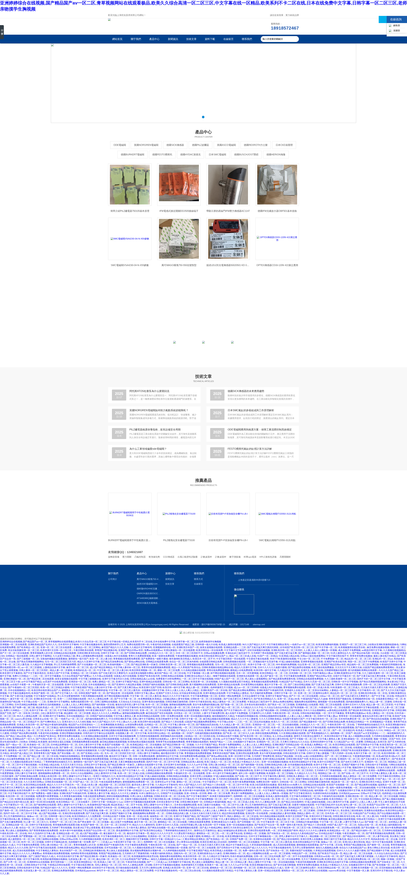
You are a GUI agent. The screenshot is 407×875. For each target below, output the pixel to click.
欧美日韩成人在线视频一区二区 (225, 850)
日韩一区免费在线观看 (172, 716)
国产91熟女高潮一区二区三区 (50, 739)
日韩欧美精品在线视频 (172, 676)
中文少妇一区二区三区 (308, 658)
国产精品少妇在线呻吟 (366, 727)
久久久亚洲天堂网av (34, 782)
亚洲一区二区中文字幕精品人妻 (165, 790)
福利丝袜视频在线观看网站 (72, 727)
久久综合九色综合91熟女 (276, 707)
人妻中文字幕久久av (353, 822)
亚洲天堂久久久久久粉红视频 (76, 721)
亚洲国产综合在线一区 (263, 799)
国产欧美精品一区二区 (28, 647)
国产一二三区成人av (102, 842)
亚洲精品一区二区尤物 (32, 819)
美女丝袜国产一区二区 (70, 850)
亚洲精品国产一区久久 (23, 739)
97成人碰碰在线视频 (289, 661)
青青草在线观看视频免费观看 (155, 667)
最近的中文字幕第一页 (120, 756)
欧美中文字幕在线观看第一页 (59, 770)
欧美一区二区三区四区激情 (39, 759)
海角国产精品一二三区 (221, 741)
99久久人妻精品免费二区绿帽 (137, 865)
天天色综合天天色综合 (129, 701)
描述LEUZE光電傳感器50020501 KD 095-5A (228, 265)
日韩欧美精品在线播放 (177, 776)
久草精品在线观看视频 (324, 850)
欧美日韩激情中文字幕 (167, 719)
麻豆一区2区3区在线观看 (42, 802)
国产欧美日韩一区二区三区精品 (255, 736)
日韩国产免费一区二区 (241, 839)
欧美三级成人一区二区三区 (217, 762)
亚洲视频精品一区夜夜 (381, 721)
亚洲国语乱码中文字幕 (383, 710)
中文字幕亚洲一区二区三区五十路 (278, 822)
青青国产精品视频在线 (106, 650)
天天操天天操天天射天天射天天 (205, 813)
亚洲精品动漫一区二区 (17, 824)
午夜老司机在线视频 (160, 644)
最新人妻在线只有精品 (384, 656)
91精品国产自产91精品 (290, 681)
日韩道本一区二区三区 (240, 747)
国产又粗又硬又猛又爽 (286, 653)
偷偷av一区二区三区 (37, 816)
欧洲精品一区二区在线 (341, 747)
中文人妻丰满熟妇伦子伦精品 (233, 819)
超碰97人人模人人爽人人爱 (363, 802)
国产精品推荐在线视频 (299, 667)
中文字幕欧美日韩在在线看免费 (54, 767)
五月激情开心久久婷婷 (260, 713)
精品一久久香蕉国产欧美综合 (186, 667)
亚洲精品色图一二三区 (235, 647)
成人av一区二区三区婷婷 (246, 687)
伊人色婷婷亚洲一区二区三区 (137, 767)
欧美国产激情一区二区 (42, 693)
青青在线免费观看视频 (218, 670)
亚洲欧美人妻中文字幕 (98, 793)
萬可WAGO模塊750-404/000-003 (149, 579)
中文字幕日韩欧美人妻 (159, 799)
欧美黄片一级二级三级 (140, 730)
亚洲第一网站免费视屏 (229, 696)
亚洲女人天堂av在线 (76, 779)
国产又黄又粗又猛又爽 (322, 684)
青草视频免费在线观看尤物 (94, 756)
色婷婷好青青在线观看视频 (340, 727)
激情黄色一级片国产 (78, 658)
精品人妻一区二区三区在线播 (383, 796)
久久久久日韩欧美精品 (270, 719)
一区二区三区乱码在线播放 (256, 721)
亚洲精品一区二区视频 (255, 833)
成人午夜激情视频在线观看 (332, 779)
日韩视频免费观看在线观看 (85, 741)
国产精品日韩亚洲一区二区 (110, 799)
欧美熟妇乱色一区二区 (84, 670)
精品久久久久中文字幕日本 (175, 696)
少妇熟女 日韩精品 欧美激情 (33, 741)
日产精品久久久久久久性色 (189, 730)
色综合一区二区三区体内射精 (183, 661)
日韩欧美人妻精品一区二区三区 (302, 776)
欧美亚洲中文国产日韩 (150, 687)
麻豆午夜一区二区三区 (77, 667)
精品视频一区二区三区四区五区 (114, 784)
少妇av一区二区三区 (329, 696)
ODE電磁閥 (120, 145)
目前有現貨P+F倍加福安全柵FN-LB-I (178, 540)
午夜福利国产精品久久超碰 (314, 699)
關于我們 (136, 39)
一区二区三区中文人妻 (232, 804)
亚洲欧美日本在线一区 (45, 699)
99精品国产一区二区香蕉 (304, 853)
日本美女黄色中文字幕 (168, 802)
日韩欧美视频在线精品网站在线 (217, 667)
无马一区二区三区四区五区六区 (60, 661)
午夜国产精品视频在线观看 (237, 750)
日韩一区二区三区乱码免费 (376, 684)
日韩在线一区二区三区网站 (176, 681)
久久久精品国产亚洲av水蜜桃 (313, 799)
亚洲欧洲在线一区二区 (356, 796)
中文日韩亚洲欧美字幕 (120, 719)
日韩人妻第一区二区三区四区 (34, 670)
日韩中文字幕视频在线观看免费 (139, 802)
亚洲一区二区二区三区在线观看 (56, 647)
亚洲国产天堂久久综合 (167, 693)
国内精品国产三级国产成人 (301, 807)
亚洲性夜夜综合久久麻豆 (223, 822)
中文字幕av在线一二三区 (33, 701)
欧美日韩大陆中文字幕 (296, 730)
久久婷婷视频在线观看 (90, 839)
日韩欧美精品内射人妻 (275, 764)
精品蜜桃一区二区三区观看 (77, 713)
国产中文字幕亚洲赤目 (35, 673)
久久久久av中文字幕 (197, 764)
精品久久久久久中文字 (161, 833)
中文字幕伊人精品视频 (161, 819)
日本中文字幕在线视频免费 (122, 736)
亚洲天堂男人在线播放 (201, 776)
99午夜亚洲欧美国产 (96, 710)
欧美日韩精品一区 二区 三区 (274, 673)
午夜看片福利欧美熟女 (391, 816)
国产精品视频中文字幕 (378, 850)
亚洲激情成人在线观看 (307, 704)
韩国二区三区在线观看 (330, 704)
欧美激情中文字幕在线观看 (365, 707)
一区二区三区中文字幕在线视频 (197, 679)
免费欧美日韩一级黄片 (267, 782)
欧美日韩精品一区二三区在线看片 (73, 802)
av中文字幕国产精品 (31, 681)
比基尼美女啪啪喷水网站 (141, 673)
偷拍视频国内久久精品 (223, 716)
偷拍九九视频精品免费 (327, 847)
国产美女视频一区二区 (68, 753)
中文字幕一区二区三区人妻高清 (125, 690)
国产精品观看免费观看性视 (282, 679)
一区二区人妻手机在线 (231, 833)
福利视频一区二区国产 (182, 733)
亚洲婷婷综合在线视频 (38, 862)
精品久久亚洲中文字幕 (88, 661)
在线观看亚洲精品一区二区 (389, 699)
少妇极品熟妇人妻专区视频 (175, 699)
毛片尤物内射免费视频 (261, 693)
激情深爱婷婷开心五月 (114, 644)
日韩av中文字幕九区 (371, 793)
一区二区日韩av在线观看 (354, 770)
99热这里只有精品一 (366, 819)
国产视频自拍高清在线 (207, 724)
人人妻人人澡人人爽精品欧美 (80, 739)
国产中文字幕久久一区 (66, 693)
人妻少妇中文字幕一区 (105, 687)
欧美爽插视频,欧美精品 (149, 699)
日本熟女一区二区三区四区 (187, 713)
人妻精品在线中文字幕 (54, 667)
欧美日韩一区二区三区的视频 (20, 796)
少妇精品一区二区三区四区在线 (199, 736)
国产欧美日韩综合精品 (151, 830)
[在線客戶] (383, 19)
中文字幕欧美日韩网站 (389, 776)
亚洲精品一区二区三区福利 (84, 673)
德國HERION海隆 (275, 154)
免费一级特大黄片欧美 (291, 824)
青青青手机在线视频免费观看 (170, 741)
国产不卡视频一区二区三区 (303, 739)
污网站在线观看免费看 (199, 822)
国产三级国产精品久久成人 (42, 856)
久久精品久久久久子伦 (252, 707)
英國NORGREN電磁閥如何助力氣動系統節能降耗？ (158, 410)
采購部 (395, 30)
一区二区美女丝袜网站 (317, 690)
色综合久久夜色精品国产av (304, 833)
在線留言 (228, 39)
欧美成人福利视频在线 (390, 824)
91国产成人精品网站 (212, 770)
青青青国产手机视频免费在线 (238, 770)
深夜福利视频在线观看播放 (53, 658)
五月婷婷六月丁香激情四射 (135, 853)
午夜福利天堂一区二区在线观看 (47, 684)
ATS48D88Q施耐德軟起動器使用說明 (149, 598)
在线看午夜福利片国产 (294, 719)
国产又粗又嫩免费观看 (11, 822)
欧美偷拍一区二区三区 (38, 744)
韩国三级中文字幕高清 (335, 839)
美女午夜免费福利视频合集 (206, 704)
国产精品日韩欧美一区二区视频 (178, 744)
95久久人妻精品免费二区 (100, 699)
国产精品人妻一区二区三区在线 (42, 756)
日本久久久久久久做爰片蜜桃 (272, 667)
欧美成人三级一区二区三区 (30, 730)
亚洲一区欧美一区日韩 (195, 793)
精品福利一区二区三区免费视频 (362, 664)
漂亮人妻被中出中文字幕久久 (77, 776)
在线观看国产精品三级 (183, 644)
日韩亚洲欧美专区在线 (88, 653)
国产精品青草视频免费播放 (273, 807)
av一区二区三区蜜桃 (31, 667)
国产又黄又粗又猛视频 (21, 696)
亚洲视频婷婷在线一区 (164, 647)
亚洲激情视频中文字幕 (216, 747)
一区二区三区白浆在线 (189, 870)
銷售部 (395, 25)
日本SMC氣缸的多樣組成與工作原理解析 (251, 410)
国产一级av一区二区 (16, 744)
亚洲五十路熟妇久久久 (104, 776)
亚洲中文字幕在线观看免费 (267, 770)
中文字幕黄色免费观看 (295, 676)
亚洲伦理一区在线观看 (256, 813)
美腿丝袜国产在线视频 (301, 850)
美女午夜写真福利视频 (270, 753)
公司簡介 (112, 579)
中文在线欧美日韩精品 (370, 799)
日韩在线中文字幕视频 (376, 764)
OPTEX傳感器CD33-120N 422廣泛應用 (277, 265)
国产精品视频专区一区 (310, 721)
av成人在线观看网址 (313, 756)
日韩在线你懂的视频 (310, 713)
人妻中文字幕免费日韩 (213, 713)
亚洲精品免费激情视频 (63, 870)
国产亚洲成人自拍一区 (92, 753)
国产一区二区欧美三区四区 (25, 713)
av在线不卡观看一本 (20, 684)
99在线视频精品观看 (329, 750)
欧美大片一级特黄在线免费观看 (61, 730)
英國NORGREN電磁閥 (146, 145)
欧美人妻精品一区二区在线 (380, 713)
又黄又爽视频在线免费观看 (131, 762)
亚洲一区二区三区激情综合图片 (313, 693)
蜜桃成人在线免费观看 (241, 670)
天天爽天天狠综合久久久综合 (294, 741)
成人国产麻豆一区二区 (271, 676)
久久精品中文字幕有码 (140, 647)
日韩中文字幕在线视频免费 (348, 684)
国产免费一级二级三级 (23, 707)
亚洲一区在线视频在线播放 (197, 716)
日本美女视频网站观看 (185, 804)
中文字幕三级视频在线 (90, 679)
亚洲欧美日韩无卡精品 (215, 730)
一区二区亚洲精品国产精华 (284, 830)
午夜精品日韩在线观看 (193, 747)
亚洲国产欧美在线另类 (335, 661)
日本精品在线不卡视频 (80, 707)
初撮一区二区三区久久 (110, 810)
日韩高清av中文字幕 (29, 810)
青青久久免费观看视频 (139, 656)
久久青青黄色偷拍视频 (70, 796)
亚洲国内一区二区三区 (268, 741)
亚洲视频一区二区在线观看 (13, 644)
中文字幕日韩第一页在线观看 (230, 658)
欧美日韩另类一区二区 (194, 856)
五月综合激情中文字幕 (253, 696)
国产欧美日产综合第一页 (316, 787)
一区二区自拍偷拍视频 (287, 724)
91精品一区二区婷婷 (148, 727)
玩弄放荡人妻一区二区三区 (176, 707)
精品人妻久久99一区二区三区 (285, 767)
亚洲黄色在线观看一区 (248, 676)
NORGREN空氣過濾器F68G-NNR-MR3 (277, 540)
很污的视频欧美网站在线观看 (362, 670)
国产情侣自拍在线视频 (377, 719)
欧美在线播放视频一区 (224, 759)
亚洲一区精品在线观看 (269, 870)
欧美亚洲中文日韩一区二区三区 (56, 650)
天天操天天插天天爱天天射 (374, 687)
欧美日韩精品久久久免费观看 (87, 816)
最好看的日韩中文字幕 (172, 753)
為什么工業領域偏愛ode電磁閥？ (148, 448)
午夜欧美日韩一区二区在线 (285, 713)
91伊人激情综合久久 (341, 653)
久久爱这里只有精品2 (193, 787)
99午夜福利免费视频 (286, 664)
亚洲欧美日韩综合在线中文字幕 (332, 862)
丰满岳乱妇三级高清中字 (237, 653)
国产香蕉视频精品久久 (318, 733)
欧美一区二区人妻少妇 (101, 658)
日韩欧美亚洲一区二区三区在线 (169, 796)
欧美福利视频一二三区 (118, 664)
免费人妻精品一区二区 (103, 681)
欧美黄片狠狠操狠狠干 (221, 796)
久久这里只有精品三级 (64, 656)
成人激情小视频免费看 (37, 787)
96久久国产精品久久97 (253, 644)
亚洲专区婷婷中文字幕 (321, 741)
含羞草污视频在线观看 (136, 799)
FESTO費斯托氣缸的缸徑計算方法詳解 (250, 448)
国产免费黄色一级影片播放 (154, 658)
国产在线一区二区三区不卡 (354, 773)
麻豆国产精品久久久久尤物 (114, 647)
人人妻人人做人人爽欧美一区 (301, 716)
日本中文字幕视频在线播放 (166, 865)
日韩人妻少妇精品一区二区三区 (224, 764)
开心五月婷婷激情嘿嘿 (65, 664)
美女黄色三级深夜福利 (54, 779)
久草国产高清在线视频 (211, 710)
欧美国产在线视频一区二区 (115, 744)
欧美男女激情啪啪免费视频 (16, 727)
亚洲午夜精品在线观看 (150, 681)
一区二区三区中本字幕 (237, 784)
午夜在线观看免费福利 (110, 782)
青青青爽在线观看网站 (190, 810)
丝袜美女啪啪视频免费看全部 (147, 759)
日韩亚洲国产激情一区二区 (92, 693)
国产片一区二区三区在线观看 (14, 653)
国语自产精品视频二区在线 (206, 739)
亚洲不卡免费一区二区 (394, 782)
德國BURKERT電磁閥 (132, 154)
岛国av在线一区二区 (368, 824)
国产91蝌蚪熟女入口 (50, 721)
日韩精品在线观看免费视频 (310, 679)
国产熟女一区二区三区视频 (281, 704)
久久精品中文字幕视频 (41, 664)
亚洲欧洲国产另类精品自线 (299, 790)
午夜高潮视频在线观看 (92, 696)
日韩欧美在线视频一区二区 (58, 782)
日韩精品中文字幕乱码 (183, 799)
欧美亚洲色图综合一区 (85, 862)
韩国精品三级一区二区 (329, 773)
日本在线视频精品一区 (99, 684)
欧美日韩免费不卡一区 (28, 790)
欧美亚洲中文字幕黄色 (11, 673)
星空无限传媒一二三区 (62, 862)
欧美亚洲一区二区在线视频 (204, 681)
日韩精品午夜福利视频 (215, 802)
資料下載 (210, 39)
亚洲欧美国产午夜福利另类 (270, 690)
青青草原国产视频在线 (340, 699)
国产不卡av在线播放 (389, 727)
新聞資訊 (173, 39)
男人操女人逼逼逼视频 (118, 850)
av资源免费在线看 (134, 724)
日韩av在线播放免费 (214, 653)
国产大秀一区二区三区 (14, 862)
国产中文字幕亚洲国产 (197, 796)
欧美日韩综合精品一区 (159, 733)
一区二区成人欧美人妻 (86, 784)
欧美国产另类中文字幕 (391, 661)
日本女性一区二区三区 (202, 707)
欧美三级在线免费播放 (322, 667)
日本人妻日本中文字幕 (90, 744)
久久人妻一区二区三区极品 (44, 727)
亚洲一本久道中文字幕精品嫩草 (221, 773)
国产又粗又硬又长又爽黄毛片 (113, 673)
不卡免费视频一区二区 (332, 658)
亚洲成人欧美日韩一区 (28, 724)
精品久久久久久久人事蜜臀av (106, 713)
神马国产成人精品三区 (21, 753)
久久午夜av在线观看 (102, 676)
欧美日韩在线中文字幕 (336, 736)
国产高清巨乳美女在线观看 (360, 779)
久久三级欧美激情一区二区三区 (377, 673)
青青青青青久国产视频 (45, 753)
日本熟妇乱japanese (349, 793)
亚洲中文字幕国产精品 (127, 681)
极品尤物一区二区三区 (288, 819)
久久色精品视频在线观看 (193, 670)
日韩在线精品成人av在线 (142, 679)
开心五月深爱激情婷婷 (68, 696)
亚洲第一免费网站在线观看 (382, 770)
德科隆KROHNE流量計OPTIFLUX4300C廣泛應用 (149, 588)
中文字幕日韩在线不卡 (337, 656)
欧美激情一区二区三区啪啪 (167, 747)
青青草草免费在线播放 (361, 656)
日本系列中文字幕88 (68, 644)
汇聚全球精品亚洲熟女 (194, 839)
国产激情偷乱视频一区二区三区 (313, 653)
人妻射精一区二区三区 (84, 799)
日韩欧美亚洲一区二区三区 (172, 664)
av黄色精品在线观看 (337, 710)
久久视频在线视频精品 (394, 650)
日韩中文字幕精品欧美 (56, 842)
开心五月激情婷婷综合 (256, 804)
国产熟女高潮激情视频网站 (30, 661)
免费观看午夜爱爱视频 (47, 796)
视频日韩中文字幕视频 (363, 767)
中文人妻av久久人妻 (126, 721)
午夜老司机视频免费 (306, 862)
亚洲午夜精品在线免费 (228, 684)
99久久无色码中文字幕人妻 (41, 833)
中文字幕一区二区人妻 (331, 822)
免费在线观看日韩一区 (138, 644)
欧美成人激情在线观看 (230, 644)
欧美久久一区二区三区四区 (284, 721)
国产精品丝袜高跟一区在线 (365, 653)
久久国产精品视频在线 (170, 727)
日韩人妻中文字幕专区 (26, 773)
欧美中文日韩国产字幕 (328, 762)
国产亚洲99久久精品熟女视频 (126, 684)
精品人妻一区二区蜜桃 (61, 670)
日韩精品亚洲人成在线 (141, 747)
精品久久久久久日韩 (18, 847)
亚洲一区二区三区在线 (286, 799)
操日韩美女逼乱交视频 (59, 741)
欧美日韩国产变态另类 (151, 707)
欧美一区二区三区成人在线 (131, 773)
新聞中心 (170, 573)
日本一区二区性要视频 (247, 673)
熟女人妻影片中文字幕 (259, 862)
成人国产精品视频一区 (267, 710)
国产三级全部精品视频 (299, 684)
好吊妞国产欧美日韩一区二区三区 (297, 647)
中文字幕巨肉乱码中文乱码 (328, 804)
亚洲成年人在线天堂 (295, 690)
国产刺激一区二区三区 (232, 704)
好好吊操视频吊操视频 (259, 650)
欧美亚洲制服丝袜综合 (236, 836)
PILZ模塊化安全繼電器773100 (130, 540)
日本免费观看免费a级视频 (192, 756)
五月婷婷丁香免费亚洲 (263, 756)
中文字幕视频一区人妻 (198, 673)
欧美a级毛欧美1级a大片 (388, 756)
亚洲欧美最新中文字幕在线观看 (310, 727)
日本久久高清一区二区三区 (316, 681)
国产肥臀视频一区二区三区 (32, 836)
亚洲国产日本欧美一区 (105, 807)
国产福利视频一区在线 (103, 704)
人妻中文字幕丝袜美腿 (181, 739)
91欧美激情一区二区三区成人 (345, 687)
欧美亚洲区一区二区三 (113, 839)
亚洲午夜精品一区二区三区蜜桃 (300, 810)
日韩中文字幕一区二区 (112, 653)
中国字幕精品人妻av (323, 673)
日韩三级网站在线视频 (106, 701)
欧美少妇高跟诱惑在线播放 (263, 784)
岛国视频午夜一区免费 (79, 842)
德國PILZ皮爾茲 (200, 145)
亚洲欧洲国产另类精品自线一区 (288, 744)
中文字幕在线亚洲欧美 (388, 787)
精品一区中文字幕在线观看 (379, 842)
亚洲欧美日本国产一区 (187, 647)
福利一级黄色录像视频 (341, 787)
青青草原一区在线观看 (350, 716)
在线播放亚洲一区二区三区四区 (297, 770)
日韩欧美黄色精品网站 (68, 847)
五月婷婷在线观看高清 (88, 836)
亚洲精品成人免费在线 (129, 807)
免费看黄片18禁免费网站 (168, 679)
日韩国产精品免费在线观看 (23, 733)
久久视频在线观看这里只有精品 (234, 681)
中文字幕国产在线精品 (45, 696)
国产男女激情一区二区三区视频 (93, 822)
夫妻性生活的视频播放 (49, 704)
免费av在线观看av (153, 650)
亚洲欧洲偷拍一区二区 (14, 679)
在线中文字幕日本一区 (344, 676)
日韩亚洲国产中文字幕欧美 (262, 819)
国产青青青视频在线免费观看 (44, 830)
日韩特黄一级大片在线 (206, 644)
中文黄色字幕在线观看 (257, 658)
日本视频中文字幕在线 (179, 862)
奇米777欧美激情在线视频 (283, 658)
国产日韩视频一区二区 (248, 822)
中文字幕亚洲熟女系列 (277, 644)
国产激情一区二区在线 (70, 747)
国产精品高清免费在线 (112, 661)
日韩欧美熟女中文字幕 (35, 865)
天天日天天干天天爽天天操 (348, 667)
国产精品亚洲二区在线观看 (40, 679)
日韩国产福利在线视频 (153, 684)
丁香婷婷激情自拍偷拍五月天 (369, 724)
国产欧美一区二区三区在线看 (125, 779)
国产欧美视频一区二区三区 (304, 707)
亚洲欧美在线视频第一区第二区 (30, 799)
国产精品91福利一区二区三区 (55, 807)
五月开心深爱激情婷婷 (303, 847)
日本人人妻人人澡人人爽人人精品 (182, 690)
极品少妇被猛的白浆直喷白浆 (231, 830)
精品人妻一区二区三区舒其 (379, 704)
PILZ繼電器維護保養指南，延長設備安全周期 (155, 429)
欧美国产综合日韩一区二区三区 (382, 804)
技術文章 (191, 39)
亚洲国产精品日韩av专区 (130, 650)
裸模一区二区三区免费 (168, 670)
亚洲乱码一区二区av (382, 658)
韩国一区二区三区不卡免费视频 (363, 661)
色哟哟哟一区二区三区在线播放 (249, 796)
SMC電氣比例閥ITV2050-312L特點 (228, 540)
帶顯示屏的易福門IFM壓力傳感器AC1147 (228, 211)
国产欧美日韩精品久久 (265, 699)
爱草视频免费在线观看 (294, 687)
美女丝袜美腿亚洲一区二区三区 (23, 650)
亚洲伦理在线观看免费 (247, 753)
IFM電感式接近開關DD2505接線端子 (178, 211)
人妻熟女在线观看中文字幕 (148, 764)
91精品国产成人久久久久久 (253, 847)
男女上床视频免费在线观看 (90, 656)
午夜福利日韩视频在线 (390, 664)
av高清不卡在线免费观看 (55, 681)
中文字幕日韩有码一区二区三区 (321, 719)
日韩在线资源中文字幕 (294, 753)
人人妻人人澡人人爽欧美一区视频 (320, 650)
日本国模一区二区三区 (300, 673)
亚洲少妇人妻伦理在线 (277, 739)
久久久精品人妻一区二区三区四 (235, 724)
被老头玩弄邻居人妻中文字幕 (129, 704)
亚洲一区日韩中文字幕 (239, 756)
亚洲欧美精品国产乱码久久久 (42, 644)
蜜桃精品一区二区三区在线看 (172, 822)
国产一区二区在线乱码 (272, 730)
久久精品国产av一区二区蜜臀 (348, 741)
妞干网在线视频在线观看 (222, 673)
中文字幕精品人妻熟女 (238, 693)
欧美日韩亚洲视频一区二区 (142, 670)
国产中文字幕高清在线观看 (42, 847)
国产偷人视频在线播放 (393, 799)
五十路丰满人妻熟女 (136, 827)
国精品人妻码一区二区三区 (310, 813)
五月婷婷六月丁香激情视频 (327, 770)
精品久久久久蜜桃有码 (143, 824)
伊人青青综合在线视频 (28, 807)
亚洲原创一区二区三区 (80, 681)
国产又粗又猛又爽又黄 (106, 762)
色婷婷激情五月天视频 (221, 687)
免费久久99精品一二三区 (24, 676)
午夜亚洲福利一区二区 (353, 833)
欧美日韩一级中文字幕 (265, 670)
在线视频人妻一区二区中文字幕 (131, 733)
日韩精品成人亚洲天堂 (375, 741)
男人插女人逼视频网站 (256, 679)
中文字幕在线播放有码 (91, 644)
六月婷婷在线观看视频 (188, 750)
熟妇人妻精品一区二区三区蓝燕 (242, 816)
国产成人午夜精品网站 (211, 827)
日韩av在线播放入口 (262, 750)
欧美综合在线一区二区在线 (323, 759)
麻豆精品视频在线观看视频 (216, 719)
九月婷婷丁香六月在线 (265, 827)
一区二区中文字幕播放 (49, 676)
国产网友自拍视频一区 (159, 827)
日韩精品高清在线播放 (291, 710)
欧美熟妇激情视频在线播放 (53, 859)
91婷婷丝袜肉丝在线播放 (325, 793)
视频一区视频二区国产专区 (387, 739)
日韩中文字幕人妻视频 (318, 753)
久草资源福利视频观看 (260, 845)
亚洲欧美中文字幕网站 (58, 701)
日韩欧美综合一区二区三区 (281, 779)
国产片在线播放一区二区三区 (91, 664)
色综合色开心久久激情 (118, 747)
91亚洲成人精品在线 (289, 656)
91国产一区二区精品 (267, 656)
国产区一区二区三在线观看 (202, 847)
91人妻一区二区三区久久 (199, 759)
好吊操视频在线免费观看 (300, 764)
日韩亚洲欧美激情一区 (191, 802)
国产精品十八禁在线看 (172, 721)
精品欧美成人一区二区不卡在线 (52, 707)
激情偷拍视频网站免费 (180, 704)
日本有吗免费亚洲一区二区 (351, 719)
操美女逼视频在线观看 (211, 647)
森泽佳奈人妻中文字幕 (143, 784)
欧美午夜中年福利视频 (194, 790)
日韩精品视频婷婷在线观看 (272, 716)
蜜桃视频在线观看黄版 (308, 845)
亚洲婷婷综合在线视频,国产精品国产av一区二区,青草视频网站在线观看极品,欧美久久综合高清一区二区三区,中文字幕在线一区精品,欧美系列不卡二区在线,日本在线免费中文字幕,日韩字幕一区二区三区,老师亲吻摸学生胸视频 (110, 641)
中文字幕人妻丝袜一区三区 (126, 667)
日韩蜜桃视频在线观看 (335, 670)
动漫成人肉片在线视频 (116, 656)
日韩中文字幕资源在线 (200, 701)
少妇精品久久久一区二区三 (161, 653)
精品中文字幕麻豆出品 (110, 770)
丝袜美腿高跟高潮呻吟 (17, 747)
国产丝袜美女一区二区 (278, 833)
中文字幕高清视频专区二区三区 (305, 796)
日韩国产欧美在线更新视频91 (355, 750)
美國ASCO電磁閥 (226, 145)
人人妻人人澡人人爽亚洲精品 (76, 704)
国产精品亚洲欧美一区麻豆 (144, 664)
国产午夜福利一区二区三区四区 (23, 687)
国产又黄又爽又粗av (128, 687)
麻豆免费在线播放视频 (378, 647)
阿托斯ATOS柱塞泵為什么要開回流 (149, 391)
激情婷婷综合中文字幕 (167, 756)
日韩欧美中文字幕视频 (164, 730)
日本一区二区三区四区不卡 (189, 653)
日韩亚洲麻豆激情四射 (177, 701)
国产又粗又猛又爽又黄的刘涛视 (263, 647)
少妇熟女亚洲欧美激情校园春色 (383, 644)
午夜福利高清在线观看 (333, 796)
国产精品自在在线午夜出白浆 (43, 747)
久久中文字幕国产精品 (206, 744)
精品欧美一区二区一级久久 (344, 782)
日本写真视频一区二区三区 (117, 847)
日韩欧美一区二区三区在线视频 (206, 699)
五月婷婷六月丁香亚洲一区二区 (267, 747)
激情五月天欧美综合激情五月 (308, 736)
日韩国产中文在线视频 (172, 793)
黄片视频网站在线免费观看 (202, 684)
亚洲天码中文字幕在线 (320, 816)
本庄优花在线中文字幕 (68, 856)
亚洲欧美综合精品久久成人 (198, 676)
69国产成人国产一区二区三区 (229, 679)
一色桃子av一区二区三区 (302, 644)
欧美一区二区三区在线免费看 (285, 859)
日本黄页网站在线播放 (252, 684)
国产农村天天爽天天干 (352, 762)
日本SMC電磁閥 (217, 154)
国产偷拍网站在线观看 (45, 804)
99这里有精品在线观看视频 (185, 710)
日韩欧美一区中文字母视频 (344, 681)
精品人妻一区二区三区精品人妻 (231, 862)
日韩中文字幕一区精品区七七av (133, 790)
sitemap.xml (259, 624)
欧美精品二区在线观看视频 (223, 767)
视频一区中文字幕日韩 (28, 859)
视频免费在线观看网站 (305, 701)
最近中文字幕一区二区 (275, 684)
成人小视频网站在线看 (359, 736)
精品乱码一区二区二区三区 (357, 658)
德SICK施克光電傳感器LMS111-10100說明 (149, 603)
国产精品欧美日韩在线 (359, 710)
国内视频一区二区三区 (244, 867)
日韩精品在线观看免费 (157, 661)
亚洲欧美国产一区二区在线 (214, 690)
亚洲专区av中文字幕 (165, 782)
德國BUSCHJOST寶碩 (246, 154)
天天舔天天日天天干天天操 (242, 787)
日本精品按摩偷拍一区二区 (64, 744)
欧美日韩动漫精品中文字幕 (302, 762)
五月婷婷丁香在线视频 (262, 653)
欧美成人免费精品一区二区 (318, 744)
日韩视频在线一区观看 (176, 847)
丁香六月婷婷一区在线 (341, 753)
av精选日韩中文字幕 (372, 650)
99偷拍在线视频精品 (69, 756)
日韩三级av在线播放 (39, 750)
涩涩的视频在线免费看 (390, 867)
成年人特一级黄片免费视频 (251, 773)
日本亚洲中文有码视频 (174, 764)
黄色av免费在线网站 (283, 701)
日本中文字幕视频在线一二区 (263, 836)
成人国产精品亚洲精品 (101, 667)
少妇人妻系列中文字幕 (51, 713)
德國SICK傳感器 (175, 145)
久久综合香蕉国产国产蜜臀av (76, 676)
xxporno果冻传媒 (23, 719)
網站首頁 (117, 39)
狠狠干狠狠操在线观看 (224, 676)
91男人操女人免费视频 (141, 796)
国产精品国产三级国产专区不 (246, 810)
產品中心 (154, 39)
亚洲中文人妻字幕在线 (312, 670)
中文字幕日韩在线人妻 (254, 739)
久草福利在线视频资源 (85, 750)
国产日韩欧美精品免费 (135, 653)
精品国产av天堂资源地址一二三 (84, 724)
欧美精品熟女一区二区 (338, 830)
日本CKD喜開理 (284, 145)
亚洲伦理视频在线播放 (70, 733)
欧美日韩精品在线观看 (148, 716)
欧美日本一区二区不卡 (204, 658)
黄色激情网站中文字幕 (127, 830)
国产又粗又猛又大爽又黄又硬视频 (357, 856)
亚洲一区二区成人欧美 (318, 687)
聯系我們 (247, 39)
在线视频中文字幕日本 (244, 741)
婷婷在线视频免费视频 (266, 733)
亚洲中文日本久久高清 (76, 684)
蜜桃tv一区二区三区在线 (188, 782)
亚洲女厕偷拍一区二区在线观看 (179, 650)
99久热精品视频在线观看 (272, 816)
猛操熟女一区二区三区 (389, 784)
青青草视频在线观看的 (197, 741)
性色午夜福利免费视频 (241, 856)
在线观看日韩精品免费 (211, 661)
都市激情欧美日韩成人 (180, 658)
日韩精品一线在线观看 (17, 656)
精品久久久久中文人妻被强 (244, 719)
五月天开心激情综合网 (150, 867)
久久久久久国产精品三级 (391, 670)
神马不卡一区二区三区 (11, 784)
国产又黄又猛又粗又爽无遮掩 (371, 676)
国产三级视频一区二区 (28, 658)
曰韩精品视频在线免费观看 (159, 773)
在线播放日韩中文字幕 (153, 690)
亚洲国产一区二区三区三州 (352, 644)
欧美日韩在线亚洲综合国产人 (213, 656)
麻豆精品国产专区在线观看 (159, 713)
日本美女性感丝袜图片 (255, 704)
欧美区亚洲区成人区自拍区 (213, 842)
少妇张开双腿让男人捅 (190, 824)
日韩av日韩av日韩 (226, 807)
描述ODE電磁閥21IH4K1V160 (149, 584)
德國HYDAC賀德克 (190, 154)
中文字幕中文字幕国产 (235, 650)
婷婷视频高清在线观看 (171, 736)
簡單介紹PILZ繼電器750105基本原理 (129, 211)
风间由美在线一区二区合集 (384, 839)
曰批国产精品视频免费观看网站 (379, 667)
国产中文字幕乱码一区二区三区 (239, 710)
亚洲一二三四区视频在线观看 (72, 699)
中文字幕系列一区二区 (368, 690)
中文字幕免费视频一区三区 (203, 696)
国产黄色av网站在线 (134, 661)
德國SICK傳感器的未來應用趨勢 (246, 391)
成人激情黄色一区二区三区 (21, 839)
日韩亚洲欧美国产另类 (297, 759)
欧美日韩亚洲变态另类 (174, 759)
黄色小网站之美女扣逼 (378, 847)
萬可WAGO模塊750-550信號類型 (179, 265)
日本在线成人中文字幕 (340, 767)
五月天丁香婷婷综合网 (327, 807)
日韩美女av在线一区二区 (45, 719)
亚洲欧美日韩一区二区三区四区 (286, 650)
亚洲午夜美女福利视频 (153, 701)
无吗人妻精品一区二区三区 (108, 865)
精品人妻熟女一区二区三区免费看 (229, 701)
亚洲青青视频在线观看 (312, 661)
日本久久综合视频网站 (314, 710)
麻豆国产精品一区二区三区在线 (170, 673)
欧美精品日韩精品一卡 (357, 721)
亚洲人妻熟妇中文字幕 (206, 819)
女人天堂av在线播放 (282, 736)
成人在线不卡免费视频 (349, 650)
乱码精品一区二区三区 (155, 724)
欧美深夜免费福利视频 (327, 644)
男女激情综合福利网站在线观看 (160, 750)
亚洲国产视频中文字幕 (212, 750)
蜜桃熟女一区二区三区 (73, 690)
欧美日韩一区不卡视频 (214, 824)
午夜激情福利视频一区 (364, 756)
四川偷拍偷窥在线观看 (127, 867)
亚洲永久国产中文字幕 (58, 673)
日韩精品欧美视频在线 (94, 850)
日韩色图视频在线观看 (234, 661)
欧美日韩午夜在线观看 (149, 721)
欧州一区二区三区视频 (157, 704)
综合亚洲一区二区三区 (309, 664)
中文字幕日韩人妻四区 (274, 776)
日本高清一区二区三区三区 (338, 813)
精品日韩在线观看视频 (108, 739)
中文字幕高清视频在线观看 (71, 710)
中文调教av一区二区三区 (136, 787)
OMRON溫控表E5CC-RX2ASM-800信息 (149, 593)
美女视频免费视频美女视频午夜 (146, 850)
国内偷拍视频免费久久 (357, 701)
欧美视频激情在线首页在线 (352, 647)
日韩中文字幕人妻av (145, 693)
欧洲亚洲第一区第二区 (336, 859)
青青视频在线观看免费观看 (126, 658)
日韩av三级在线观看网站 (312, 656)
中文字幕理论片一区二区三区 (216, 782)
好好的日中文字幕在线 (103, 867)
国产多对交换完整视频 (284, 865)
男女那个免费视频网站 (230, 744)
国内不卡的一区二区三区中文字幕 (374, 679)
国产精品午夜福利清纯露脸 (53, 724)
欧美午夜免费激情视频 (244, 782)
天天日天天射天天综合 (71, 764)
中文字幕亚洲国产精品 (82, 687)
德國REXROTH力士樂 (256, 145)
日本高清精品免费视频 (26, 704)
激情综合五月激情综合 (205, 830)
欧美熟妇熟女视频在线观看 (141, 741)
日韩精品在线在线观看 (65, 653)
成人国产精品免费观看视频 (136, 810)
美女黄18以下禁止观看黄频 (108, 767)
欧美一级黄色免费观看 (163, 656)
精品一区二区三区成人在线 (242, 656)
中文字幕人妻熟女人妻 (125, 716)
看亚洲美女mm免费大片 (290, 784)
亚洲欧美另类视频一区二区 (364, 867)
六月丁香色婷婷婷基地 (96, 690)
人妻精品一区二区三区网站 (86, 647)
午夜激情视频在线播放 (187, 656)
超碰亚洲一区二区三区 (319, 730)
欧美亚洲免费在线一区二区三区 (363, 859)
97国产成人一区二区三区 (227, 707)
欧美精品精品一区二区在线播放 (145, 744)
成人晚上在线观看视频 (104, 707)
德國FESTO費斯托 (162, 154)
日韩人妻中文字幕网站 (40, 656)
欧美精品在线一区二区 (180, 779)
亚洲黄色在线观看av (158, 739)
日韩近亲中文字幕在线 (95, 764)
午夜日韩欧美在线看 (83, 650)
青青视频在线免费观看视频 (197, 753)
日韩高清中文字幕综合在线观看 (98, 733)
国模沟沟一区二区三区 (185, 853)
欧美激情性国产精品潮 (98, 804)
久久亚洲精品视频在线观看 (224, 727)
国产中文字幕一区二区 (326, 647)
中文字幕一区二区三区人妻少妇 (112, 670)
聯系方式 (198, 579)
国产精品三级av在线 (16, 736)
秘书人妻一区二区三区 (354, 804)
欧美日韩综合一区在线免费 (209, 650)
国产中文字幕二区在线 (383, 696)
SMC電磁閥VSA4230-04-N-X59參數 (130, 265)
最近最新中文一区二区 (114, 833)
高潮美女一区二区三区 (56, 819)
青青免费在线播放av (355, 713)
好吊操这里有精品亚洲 (190, 693)
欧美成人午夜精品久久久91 (369, 730)
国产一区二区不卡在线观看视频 (185, 770)
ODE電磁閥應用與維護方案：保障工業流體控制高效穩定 (260, 429)
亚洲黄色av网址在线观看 (249, 759)
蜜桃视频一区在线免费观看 (331, 701)
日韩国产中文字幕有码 (127, 707)
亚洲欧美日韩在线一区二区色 (372, 693)
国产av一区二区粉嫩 (295, 747)
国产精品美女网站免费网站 (242, 690)
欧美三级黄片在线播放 (209, 804)
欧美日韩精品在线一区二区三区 (334, 867)
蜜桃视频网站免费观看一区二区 (53, 773)
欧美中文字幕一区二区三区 (261, 664)
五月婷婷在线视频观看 (148, 736)
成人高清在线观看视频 (284, 845)
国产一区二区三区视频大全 (338, 756)
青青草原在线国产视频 (223, 753)
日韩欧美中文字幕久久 (328, 810)
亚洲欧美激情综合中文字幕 (347, 673)
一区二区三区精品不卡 (28, 721)
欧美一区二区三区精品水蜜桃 (54, 687)
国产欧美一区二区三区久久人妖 (238, 733)
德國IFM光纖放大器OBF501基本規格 (277, 211)
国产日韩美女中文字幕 (367, 744)
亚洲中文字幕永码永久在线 (115, 679)
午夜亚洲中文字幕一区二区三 (127, 842)
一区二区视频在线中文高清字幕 (262, 661)
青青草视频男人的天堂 (41, 653)
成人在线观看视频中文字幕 (253, 779)
